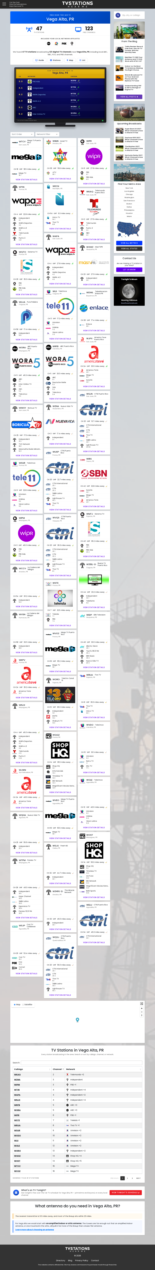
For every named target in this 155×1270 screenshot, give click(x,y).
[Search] (118, 15)
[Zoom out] (141, 1012)
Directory (60, 1260)
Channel (57, 1069)
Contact (95, 1260)
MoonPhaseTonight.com (129, 303)
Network (70, 1069)
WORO (17, 1150)
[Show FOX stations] (64, 43)
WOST (17, 1161)
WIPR (16, 1115)
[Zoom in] (141, 1008)
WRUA (17, 1125)
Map (18, 1004)
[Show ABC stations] (48, 43)
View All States (129, 249)
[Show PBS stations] (72, 43)
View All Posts (128, 97)
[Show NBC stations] (56, 43)
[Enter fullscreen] (141, 1003)
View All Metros (129, 243)
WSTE (17, 1120)
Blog (70, 1260)
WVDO (17, 1135)
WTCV (17, 1166)
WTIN (17, 1089)
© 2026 (77, 1255)
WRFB (17, 1105)
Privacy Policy (81, 1260)
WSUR (17, 1130)
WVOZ (17, 1171)
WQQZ (17, 1155)
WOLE (17, 1145)
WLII (16, 1140)
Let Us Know (129, 270)
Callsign (18, 1069)
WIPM (17, 1084)
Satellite (28, 1004)
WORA (17, 1110)
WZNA (17, 1079)
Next (138, 1178)
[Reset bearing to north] (141, 1015)
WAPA (17, 1094)
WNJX (17, 1100)
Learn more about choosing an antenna (34, 1229)
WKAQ (17, 1074)
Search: (16, 1062)
